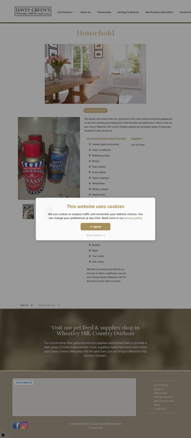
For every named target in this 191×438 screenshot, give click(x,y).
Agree (97, 226)
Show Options (94, 235)
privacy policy (133, 218)
